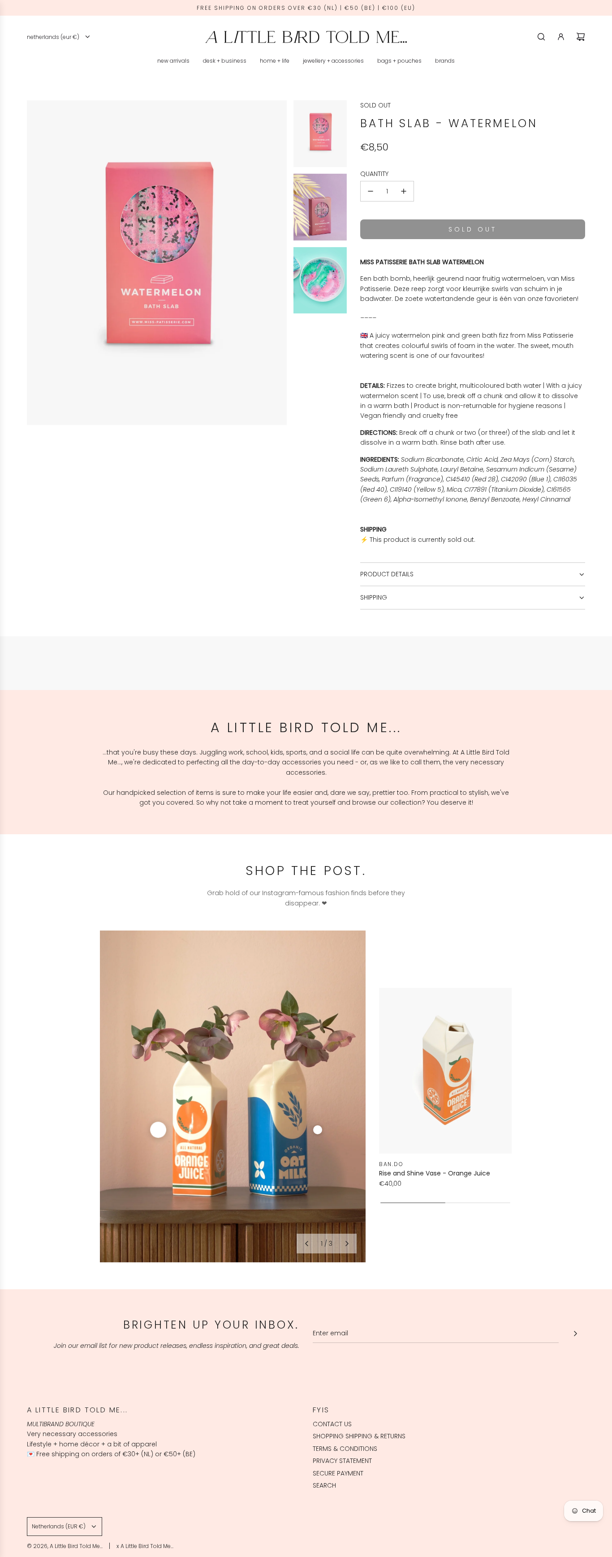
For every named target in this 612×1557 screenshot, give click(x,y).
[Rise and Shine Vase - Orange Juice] (445, 1071)
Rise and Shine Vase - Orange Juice (434, 1173)
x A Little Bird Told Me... (144, 1546)
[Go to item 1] (158, 1130)
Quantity (374, 173)
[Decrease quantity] (370, 191)
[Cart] (580, 37)
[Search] (541, 37)
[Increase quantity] (404, 191)
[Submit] (575, 1333)
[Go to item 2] (318, 1130)
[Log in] (561, 37)
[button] (306, 1243)
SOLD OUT (375, 105)
